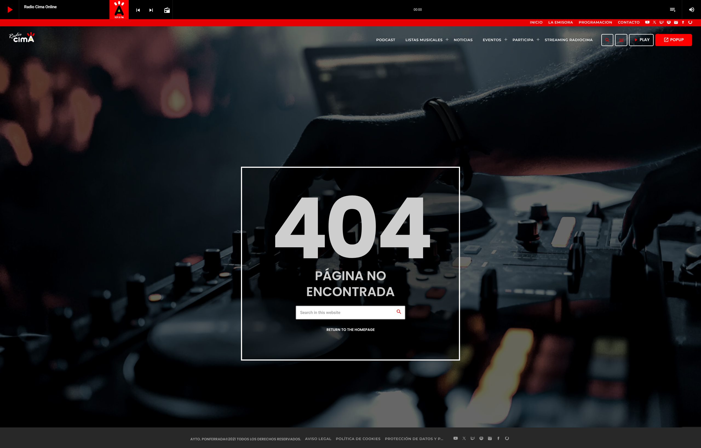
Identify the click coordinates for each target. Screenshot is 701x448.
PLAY (641, 40)
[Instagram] (676, 23)
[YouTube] (647, 23)
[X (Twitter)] (654, 23)
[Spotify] (669, 23)
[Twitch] (661, 23)
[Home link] (22, 40)
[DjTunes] (690, 23)
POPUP (673, 40)
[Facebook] (683, 23)
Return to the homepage (350, 329)
